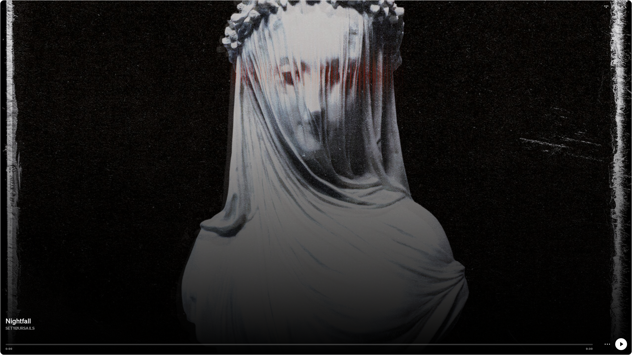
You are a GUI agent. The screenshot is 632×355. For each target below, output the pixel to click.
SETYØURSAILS (20, 328)
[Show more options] (607, 344)
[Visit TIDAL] (615, 6)
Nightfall (18, 321)
